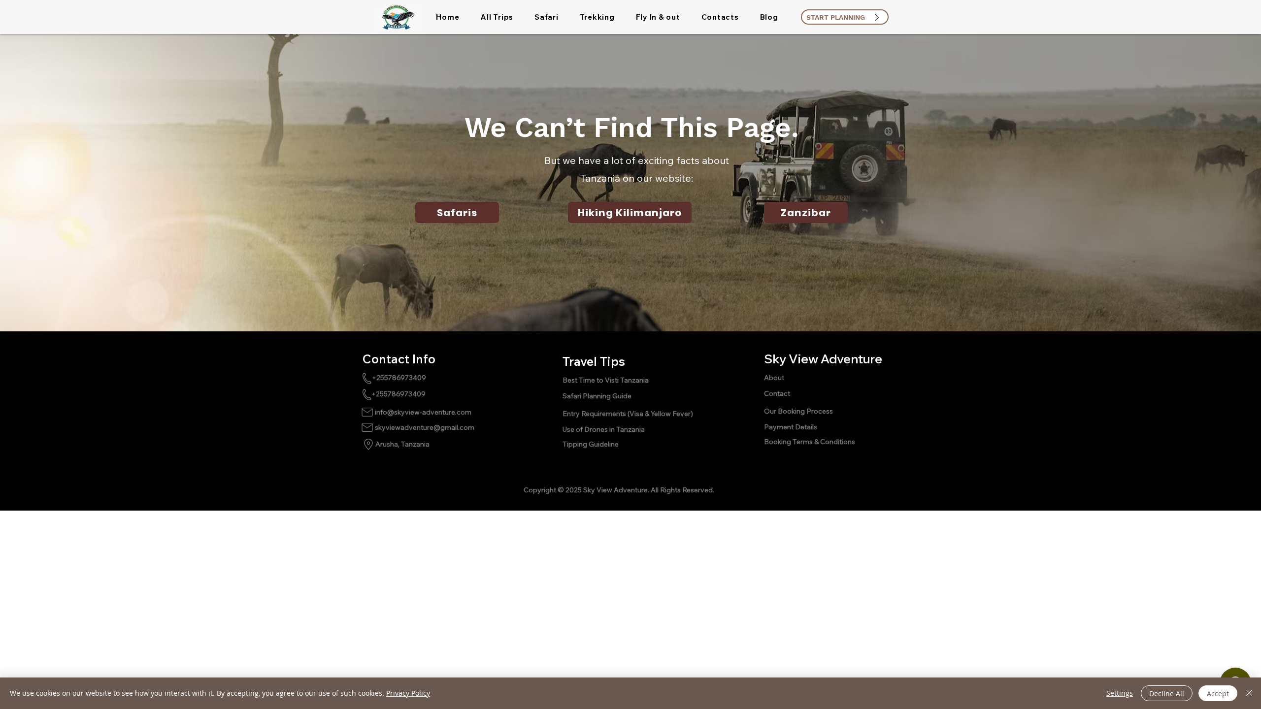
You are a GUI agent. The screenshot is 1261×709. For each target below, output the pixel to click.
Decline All (1166, 693)
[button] (497, 17)
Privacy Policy (408, 693)
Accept (1218, 693)
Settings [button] (1119, 693)
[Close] (1249, 693)
